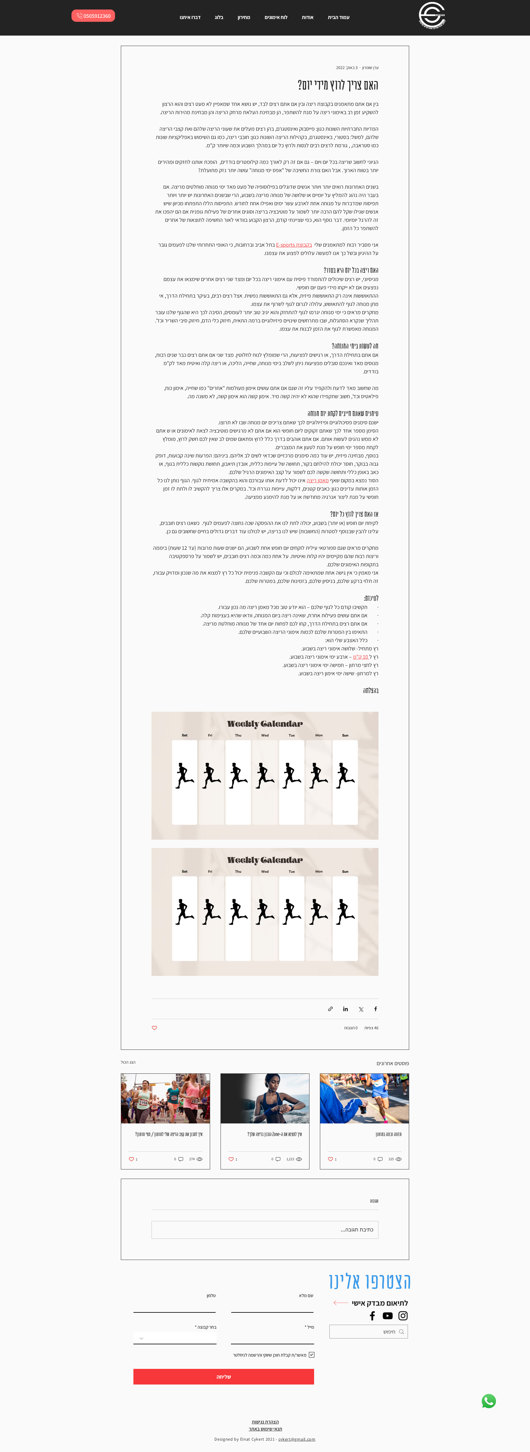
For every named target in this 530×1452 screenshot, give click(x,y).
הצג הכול (128, 1062)
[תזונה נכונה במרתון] (364, 1098)
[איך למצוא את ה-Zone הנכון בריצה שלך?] (265, 1098)
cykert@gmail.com (297, 1439)
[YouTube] (388, 1316)
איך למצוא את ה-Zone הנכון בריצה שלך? (275, 1134)
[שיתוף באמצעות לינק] (330, 1009)
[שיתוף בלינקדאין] (345, 1009)
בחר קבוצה (207, 1327)
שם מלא (306, 1295)
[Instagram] (403, 1316)
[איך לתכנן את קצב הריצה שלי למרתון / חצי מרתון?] (165, 1098)
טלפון (211, 1295)
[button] (367, 1303)
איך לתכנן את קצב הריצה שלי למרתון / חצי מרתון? (168, 1134)
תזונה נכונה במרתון (388, 1134)
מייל (310, 1327)
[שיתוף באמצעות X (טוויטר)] (360, 1009)
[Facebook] (372, 1316)
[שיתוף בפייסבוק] (375, 1009)
